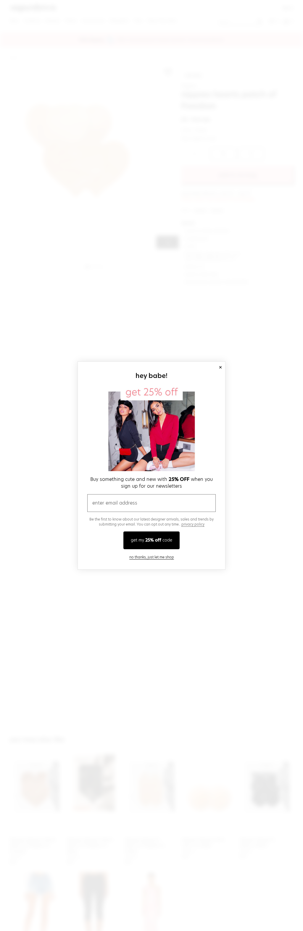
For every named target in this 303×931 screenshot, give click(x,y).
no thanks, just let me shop (151, 557)
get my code (151, 540)
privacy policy (192, 524)
